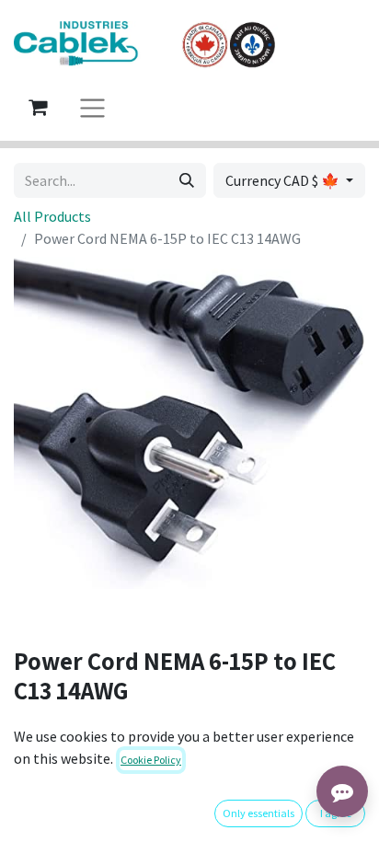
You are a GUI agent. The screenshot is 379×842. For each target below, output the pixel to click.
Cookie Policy (151, 760)
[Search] (186, 180)
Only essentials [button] (258, 813)
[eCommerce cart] (38, 107)
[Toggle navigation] (92, 107)
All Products (52, 216)
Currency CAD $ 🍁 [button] (283, 180)
